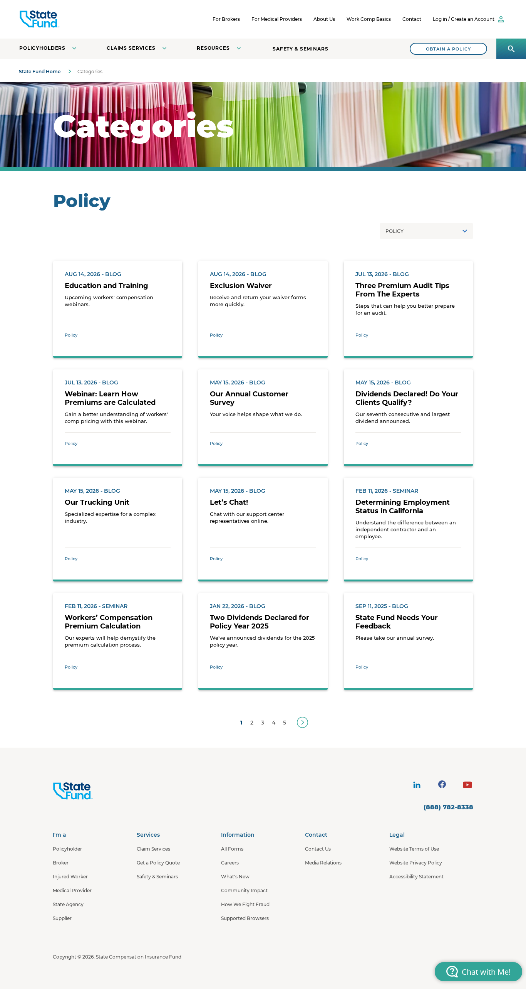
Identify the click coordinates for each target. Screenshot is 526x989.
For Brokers (226, 19)
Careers (230, 863)
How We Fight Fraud (245, 904)
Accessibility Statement (416, 876)
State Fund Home (39, 71)
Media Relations (323, 863)
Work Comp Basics (369, 19)
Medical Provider (72, 890)
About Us (324, 19)
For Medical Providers (276, 19)
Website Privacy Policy (415, 863)
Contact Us (318, 849)
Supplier (62, 918)
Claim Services (153, 849)
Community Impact (244, 890)
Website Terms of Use (414, 849)
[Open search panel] (511, 49)
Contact (411, 19)
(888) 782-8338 (448, 807)
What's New (235, 876)
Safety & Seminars (300, 49)
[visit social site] (416, 785)
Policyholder (67, 849)
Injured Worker (70, 876)
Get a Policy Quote (158, 863)
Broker (61, 863)
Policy (71, 335)
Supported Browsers (245, 918)
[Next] (302, 722)
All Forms (232, 849)
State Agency (68, 904)
